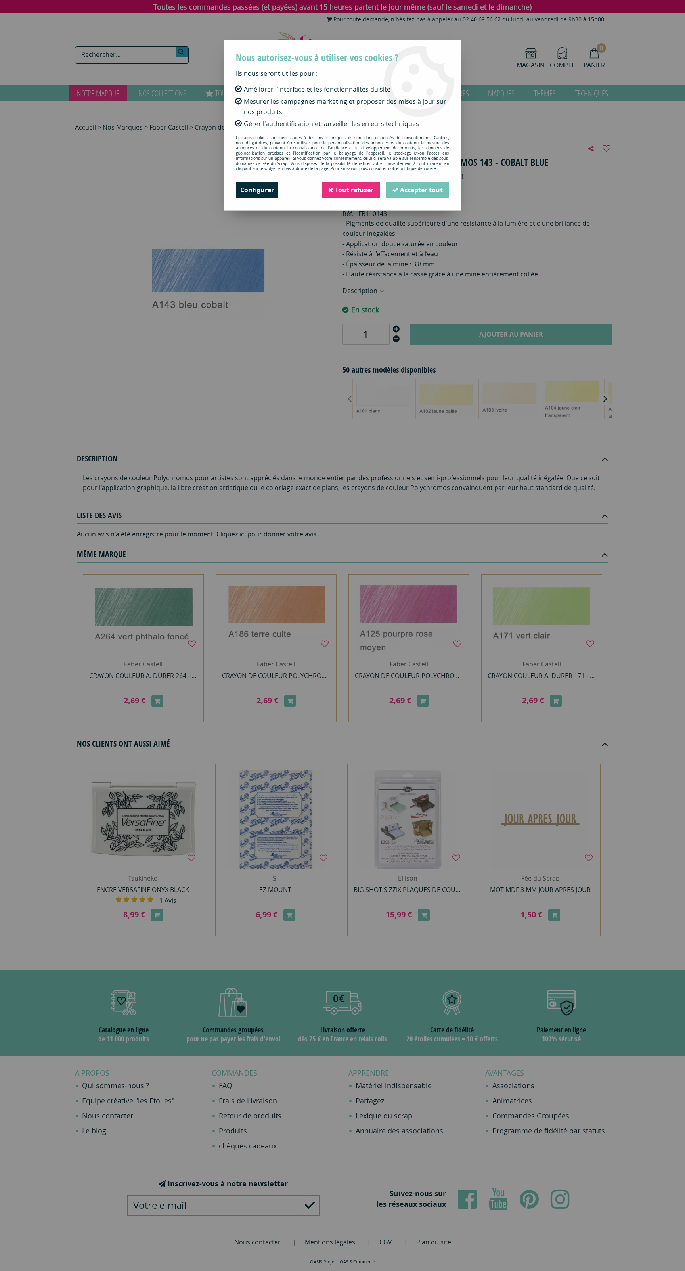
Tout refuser (353, 190)
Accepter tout (420, 190)
